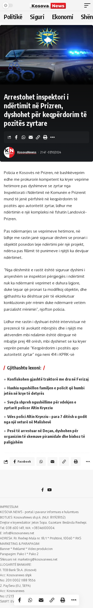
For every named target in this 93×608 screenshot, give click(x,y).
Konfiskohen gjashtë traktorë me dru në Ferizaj (48, 379)
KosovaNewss (26, 152)
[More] (52, 137)
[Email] (30, 137)
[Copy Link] (38, 137)
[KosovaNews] (48, 5)
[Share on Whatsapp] (23, 137)
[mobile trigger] (88, 5)
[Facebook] (42, 490)
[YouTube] (49, 490)
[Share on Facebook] (16, 137)
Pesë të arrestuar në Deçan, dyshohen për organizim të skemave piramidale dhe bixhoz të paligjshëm (44, 436)
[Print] (45, 137)
